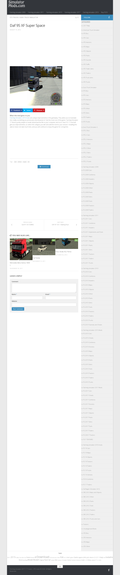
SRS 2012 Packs (88, 501)
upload (93, 560)
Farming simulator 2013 (54, 12)
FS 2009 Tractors (88, 205)
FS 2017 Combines (89, 400)
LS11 (97, 557)
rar (49, 559)
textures (78, 560)
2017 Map (86, 26)
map (101, 557)
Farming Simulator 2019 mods (20, 118)
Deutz (32, 557)
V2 (97, 560)
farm (65, 557)
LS (94, 557)
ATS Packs (86, 55)
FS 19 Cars (86, 448)
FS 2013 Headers (88, 280)
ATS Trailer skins (88, 69)
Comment (15, 281)
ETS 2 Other (87, 148)
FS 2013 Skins (87, 303)
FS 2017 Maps (87, 408)
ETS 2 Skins (86, 153)
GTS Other (86, 546)
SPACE (19, 162)
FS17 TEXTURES (88, 439)
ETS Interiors (87, 100)
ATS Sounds (87, 60)
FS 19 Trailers (87, 466)
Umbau (89, 560)
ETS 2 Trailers (87, 157)
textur (69, 560)
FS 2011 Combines (89, 223)
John (84, 557)
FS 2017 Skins (87, 422)
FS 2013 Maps (87, 285)
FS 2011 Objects (88, 241)
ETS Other (86, 108)
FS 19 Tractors (87, 461)
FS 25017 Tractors (89, 435)
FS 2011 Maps (87, 236)
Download (43, 557)
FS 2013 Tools (87, 307)
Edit (61, 557)
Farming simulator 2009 (17, 12)
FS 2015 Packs (88, 360)
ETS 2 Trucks (87, 161)
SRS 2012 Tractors (89, 510)
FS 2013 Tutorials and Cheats (92, 325)
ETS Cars (86, 95)
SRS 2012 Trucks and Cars (91, 519)
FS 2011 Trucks (88, 263)
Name (14, 294)
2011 (8, 557)
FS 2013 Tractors (88, 311)
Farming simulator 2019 (91, 12)
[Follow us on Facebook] (109, 17)
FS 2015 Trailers (88, 378)
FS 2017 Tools (87, 426)
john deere (90, 557)
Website (14, 301)
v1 (96, 560)
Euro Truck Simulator (29, 17)
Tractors (85, 524)
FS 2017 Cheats (88, 395)
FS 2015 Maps (87, 351)
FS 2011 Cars (87, 219)
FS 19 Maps (87, 453)
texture (74, 560)
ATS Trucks (86, 82)
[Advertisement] (44, 50)
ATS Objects (87, 51)
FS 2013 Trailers (88, 316)
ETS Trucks (14, 17)
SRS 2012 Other (88, 497)
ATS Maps (86, 47)
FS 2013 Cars (87, 272)
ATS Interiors (87, 42)
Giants (76, 557)
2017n (13, 557)
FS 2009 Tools (87, 201)
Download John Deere (55, 557)
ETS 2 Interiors (88, 139)
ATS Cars (86, 38)
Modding (24, 560)
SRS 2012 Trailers (89, 514)
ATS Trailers (87, 73)
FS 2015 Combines (89, 342)
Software (60, 560)
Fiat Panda (36, 258)
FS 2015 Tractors (88, 373)
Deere (28, 557)
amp (17, 557)
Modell (36, 560)
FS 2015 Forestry (88, 347)
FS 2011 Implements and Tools (93, 232)
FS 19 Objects (87, 457)
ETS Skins (86, 113)
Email (47, 294)
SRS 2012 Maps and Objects (92, 492)
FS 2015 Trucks (88, 382)
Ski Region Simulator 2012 (91, 489)
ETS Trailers (87, 117)
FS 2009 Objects (88, 183)
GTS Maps (86, 542)
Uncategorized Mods (89, 529)
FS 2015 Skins (87, 364)
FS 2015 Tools (87, 369)
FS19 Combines (88, 479)
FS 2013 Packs (88, 298)
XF (28, 162)
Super (24, 162)
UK (86, 560)
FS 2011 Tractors (88, 254)
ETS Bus (85, 91)
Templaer (64, 560)
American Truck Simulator (91, 30)
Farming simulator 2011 (36, 12)
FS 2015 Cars (87, 333)
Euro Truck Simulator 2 (90, 127)
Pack (46, 560)
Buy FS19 (104, 12)
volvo (100, 560)
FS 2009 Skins (87, 197)
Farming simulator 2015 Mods (92, 330)
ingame (80, 557)
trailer (83, 560)
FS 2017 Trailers (88, 431)
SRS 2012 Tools (88, 506)
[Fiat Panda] (44, 246)
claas (22, 557)
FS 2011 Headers (88, 228)
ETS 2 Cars (86, 135)
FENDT (68, 557)
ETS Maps (86, 104)
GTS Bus (86, 533)
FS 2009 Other (88, 188)
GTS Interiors (87, 537)
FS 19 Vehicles (88, 475)
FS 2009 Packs (88, 192)
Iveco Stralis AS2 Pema (63, 252)
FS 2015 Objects (88, 356)
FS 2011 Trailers (88, 258)
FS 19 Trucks (87, 470)
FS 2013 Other (88, 294)
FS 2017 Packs (88, 417)
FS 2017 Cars (87, 391)
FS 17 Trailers (87, 485)
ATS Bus (85, 33)
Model (30, 559)
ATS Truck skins (88, 77)
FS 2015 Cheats (88, 338)
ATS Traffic (86, 64)
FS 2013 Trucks (88, 320)
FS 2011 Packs (88, 245)
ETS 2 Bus (86, 130)
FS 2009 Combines (89, 175)
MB (104, 557)
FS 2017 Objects (88, 413)
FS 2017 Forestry (88, 404)
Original (41, 560)
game (71, 557)
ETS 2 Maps (87, 144)
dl (35, 557)
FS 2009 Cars (87, 170)
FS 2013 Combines (89, 276)
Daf (15, 162)
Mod (20, 560)
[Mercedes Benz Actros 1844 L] (21, 249)
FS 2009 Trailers (88, 210)
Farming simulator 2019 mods (92, 445)
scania (52, 560)
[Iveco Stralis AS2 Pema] (66, 243)
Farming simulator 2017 (72, 12)
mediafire (109, 557)
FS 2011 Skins (87, 250)
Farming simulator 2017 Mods (92, 387)
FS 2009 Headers (88, 179)
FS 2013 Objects (88, 289)
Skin (56, 560)
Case (20, 557)
